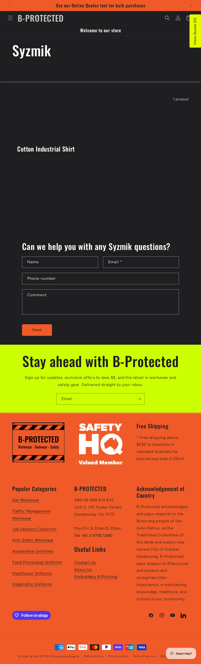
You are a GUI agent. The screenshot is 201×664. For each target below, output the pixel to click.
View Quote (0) (195, 31)
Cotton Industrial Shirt (46, 149)
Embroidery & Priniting (95, 576)
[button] (10, 18)
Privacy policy (118, 656)
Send (37, 330)
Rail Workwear (25, 500)
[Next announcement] (191, 5)
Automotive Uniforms (32, 551)
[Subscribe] (139, 399)
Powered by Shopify (65, 656)
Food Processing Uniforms (37, 562)
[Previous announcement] (9, 5)
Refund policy (93, 656)
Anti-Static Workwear (33, 540)
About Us (83, 569)
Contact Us (85, 562)
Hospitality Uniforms (32, 584)
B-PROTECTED (40, 656)
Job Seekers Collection (34, 529)
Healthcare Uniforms (32, 573)
